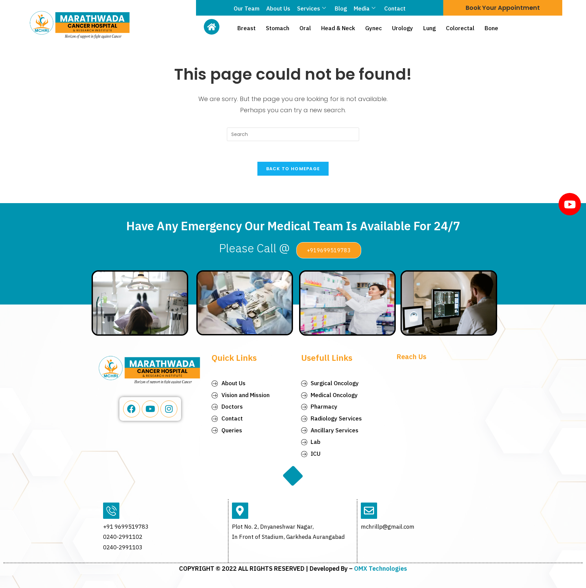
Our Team (246, 8)
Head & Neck (338, 28)
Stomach (277, 28)
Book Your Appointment (503, 7)
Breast (246, 28)
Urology (402, 28)
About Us (278, 8)
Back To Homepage (293, 168)
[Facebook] (131, 408)
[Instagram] (168, 408)
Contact (395, 8)
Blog (341, 8)
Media (362, 8)
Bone (491, 28)
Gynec (373, 28)
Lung (429, 28)
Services (308, 8)
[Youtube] (150, 408)
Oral (305, 28)
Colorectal (460, 28)
